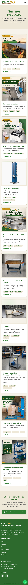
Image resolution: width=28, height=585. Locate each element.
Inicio (2, 541)
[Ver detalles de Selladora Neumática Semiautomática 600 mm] (14, 358)
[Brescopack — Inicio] (10, 2)
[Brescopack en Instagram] (6, 575)
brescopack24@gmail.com (10, 564)
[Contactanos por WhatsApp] (25, 582)
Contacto (3, 555)
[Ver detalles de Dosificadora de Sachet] (14, 173)
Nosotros (3, 552)
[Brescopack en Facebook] (2, 575)
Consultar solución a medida (15, 512)
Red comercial (5, 549)
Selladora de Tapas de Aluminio (13, 146)
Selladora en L (8, 327)
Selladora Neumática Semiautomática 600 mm (11, 374)
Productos (3, 544)
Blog (2, 547)
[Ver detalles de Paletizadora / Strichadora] (14, 408)
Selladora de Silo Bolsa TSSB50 (13, 62)
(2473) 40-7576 (7, 561)
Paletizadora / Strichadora (12, 423)
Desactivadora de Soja (10, 104)
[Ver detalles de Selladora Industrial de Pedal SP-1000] (14, 265)
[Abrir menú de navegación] (25, 2)
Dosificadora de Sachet (11, 188)
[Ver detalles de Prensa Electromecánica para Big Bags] (14, 452)
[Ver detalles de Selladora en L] (14, 311)
